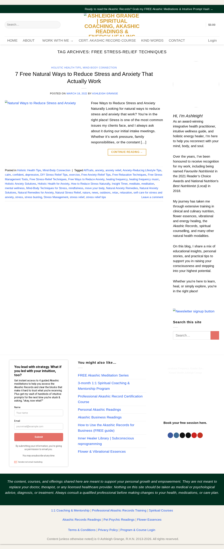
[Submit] (56, 24)
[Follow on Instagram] (176, 435)
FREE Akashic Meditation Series (103, 375)
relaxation (126, 192)
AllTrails (88, 170)
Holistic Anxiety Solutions (20, 183)
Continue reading (127, 152)
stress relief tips (96, 197)
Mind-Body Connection (100, 67)
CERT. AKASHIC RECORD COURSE (107, 40)
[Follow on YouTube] (200, 435)
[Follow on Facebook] (170, 435)
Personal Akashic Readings (99, 410)
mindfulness (76, 188)
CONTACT (177, 40)
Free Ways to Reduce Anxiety (86, 179)
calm (8, 174)
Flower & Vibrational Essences (102, 451)
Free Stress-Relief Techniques (48, 179)
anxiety (99, 170)
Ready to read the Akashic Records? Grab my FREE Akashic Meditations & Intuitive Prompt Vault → (149, 9)
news (95, 192)
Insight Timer (120, 183)
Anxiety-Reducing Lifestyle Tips (142, 170)
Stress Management (56, 197)
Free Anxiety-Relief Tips (96, 174)
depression (32, 174)
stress (19, 197)
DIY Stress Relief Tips (54, 174)
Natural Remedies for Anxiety (36, 192)
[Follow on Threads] (182, 435)
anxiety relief (113, 170)
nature (86, 192)
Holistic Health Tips (66, 67)
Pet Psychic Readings (119, 519)
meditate (134, 183)
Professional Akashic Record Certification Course (110, 399)
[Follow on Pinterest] (194, 435)
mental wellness (15, 188)
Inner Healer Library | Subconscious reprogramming (106, 441)
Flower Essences (149, 519)
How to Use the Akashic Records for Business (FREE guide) (106, 428)
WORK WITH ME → (57, 40)
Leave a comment (152, 197)
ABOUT (29, 40)
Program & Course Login (137, 530)
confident (18, 174)
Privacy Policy (108, 530)
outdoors (105, 192)
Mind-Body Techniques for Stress (46, 188)
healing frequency (117, 179)
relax (115, 192)
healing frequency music (144, 179)
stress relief (77, 197)
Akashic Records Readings (81, 519)
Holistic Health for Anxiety (53, 183)
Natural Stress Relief (68, 192)
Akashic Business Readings (100, 417)
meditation (147, 183)
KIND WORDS (152, 40)
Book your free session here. (185, 422)
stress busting (33, 197)
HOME (12, 40)
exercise (74, 174)
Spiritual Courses (161, 510)
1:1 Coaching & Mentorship (70, 510)
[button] (217, 7)
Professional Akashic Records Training (119, 510)
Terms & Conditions (82, 530)
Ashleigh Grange (105, 93)
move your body (94, 188)
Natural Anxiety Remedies (122, 188)
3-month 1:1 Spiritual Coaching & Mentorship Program (104, 386)
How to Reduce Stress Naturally (90, 183)
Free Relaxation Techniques (129, 174)
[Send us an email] (188, 435)
